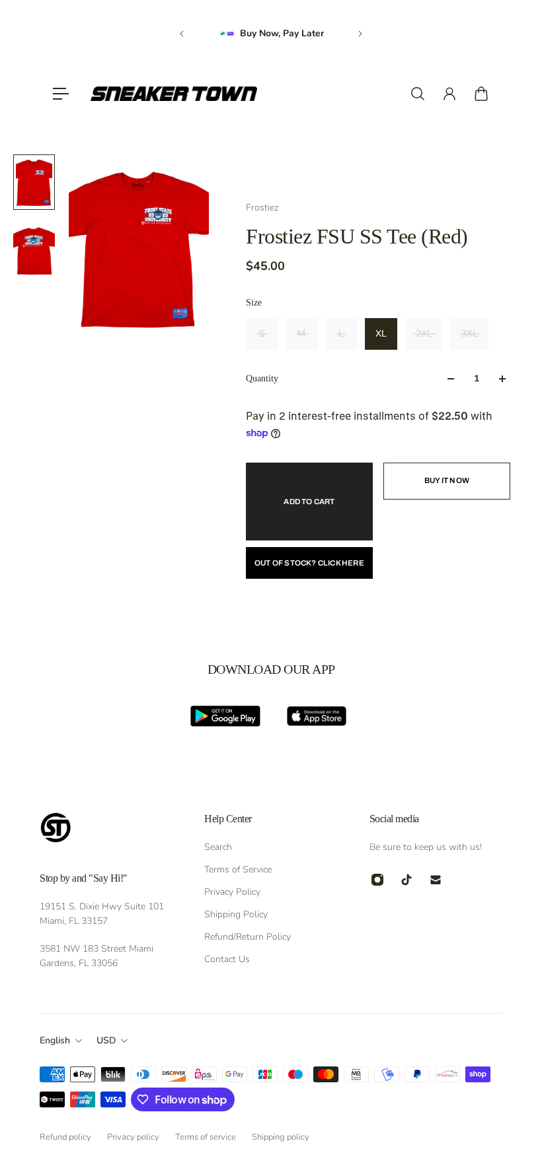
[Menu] (61, 93)
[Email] (435, 879)
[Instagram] (377, 879)
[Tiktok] (406, 879)
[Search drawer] (418, 93)
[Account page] (449, 93)
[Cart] (481, 93)
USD (106, 1040)
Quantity (262, 378)
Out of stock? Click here (309, 563)
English (55, 1040)
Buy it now (446, 480)
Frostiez (262, 207)
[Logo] (174, 93)
